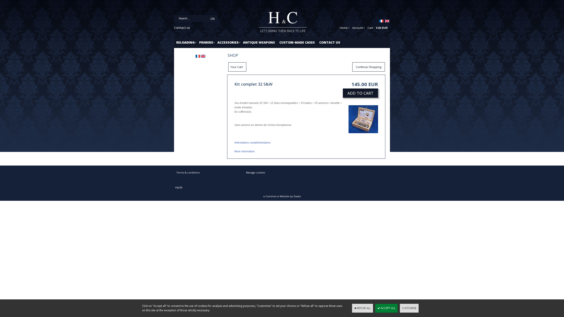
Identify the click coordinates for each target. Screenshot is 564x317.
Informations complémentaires (252, 142)
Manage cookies (255, 172)
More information (244, 151)
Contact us (182, 27)
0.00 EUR (382, 27)
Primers (206, 42)
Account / (358, 28)
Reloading (185, 42)
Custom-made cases (297, 42)
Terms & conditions (188, 172)
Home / (344, 28)
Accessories (228, 42)
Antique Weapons (259, 42)
